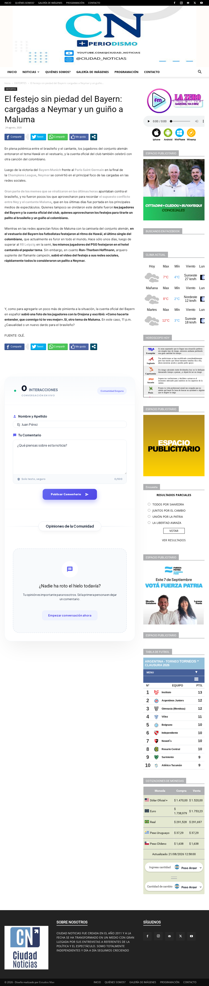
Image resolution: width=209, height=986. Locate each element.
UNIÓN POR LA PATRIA (167, 517)
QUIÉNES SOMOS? (24, 2)
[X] (195, 3)
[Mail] (188, 3)
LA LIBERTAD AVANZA (166, 523)
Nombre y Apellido (32, 416)
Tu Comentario (29, 435)
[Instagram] (181, 3)
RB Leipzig (28, 244)
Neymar (44, 175)
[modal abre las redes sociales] (93, 137)
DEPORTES (20, 83)
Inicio (7, 83)
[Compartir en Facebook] (14, 137)
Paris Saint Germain (89, 170)
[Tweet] (38, 137)
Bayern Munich (50, 170)
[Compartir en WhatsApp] (58, 137)
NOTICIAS (29, 72)
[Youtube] (201, 3)
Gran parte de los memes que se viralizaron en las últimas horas (51, 191)
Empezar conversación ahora (69, 615)
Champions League (22, 175)
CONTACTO (94, 2)
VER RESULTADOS (174, 540)
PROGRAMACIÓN (75, 2)
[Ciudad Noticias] (104, 36)
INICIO (7, 2)
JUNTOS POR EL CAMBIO (169, 510)
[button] (200, 72)
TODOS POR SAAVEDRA (168, 504)
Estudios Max (46, 982)
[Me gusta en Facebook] (79, 137)
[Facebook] (174, 3)
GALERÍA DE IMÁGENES (50, 2)
